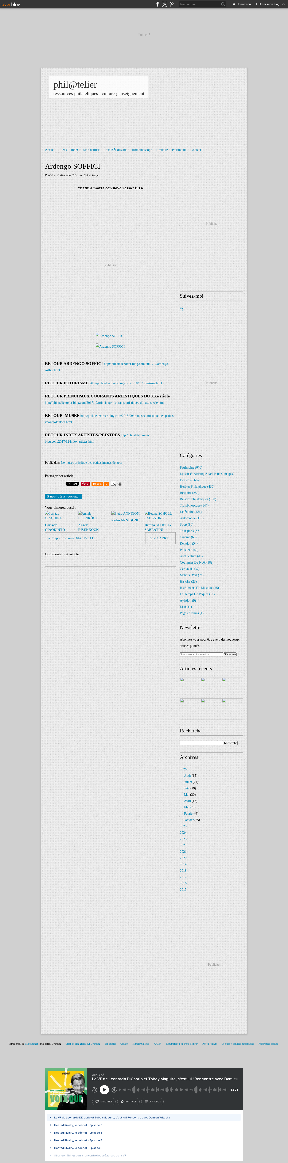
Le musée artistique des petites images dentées (91, 462)
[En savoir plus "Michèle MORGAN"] (232, 709)
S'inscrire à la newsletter (63, 496)
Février (189, 813)
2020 (183, 858)
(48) (189, 550)
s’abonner (106, 1101)
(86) (186, 524)
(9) (188, 600)
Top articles (110, 1043)
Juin (187, 788)
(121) (191, 512)
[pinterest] (171, 4)
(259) (189, 493)
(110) (191, 518)
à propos (155, 1101)
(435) (197, 486)
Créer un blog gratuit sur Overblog (83, 1043)
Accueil (50, 150)
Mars (187, 807)
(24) (191, 575)
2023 (183, 839)
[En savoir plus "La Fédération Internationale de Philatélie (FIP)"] (211, 688)
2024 (183, 832)
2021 (183, 851)
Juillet (188, 782)
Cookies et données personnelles (238, 1043)
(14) (197, 594)
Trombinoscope (141, 150)
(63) (188, 537)
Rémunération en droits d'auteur (182, 1043)
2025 (183, 826)
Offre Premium (209, 1043)
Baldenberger (31, 1043)
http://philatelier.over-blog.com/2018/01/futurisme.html (125, 383)
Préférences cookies (268, 1043)
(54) (189, 543)
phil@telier (75, 84)
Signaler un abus (141, 1043)
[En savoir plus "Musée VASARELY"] (211, 709)
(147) (194, 505)
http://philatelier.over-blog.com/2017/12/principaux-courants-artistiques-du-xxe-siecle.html (104, 402)
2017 (183, 877)
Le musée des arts (115, 150)
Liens (63, 150)
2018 (183, 870)
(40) (191, 556)
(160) (198, 499)
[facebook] (157, 4)
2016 (183, 883)
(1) (186, 607)
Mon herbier (91, 150)
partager (131, 1101)
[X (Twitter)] (164, 4)
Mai (186, 794)
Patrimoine (179, 150)
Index (75, 150)
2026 (183, 769)
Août (187, 775)
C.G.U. (157, 1043)
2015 (183, 889)
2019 (183, 864)
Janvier (189, 820)
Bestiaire (162, 150)
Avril (187, 801)
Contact (196, 150)
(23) (188, 581)
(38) (196, 562)
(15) (199, 588)
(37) (189, 569)
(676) (191, 467)
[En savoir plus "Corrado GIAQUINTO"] (190, 688)
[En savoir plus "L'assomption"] (190, 709)
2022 (183, 845)
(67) (190, 531)
